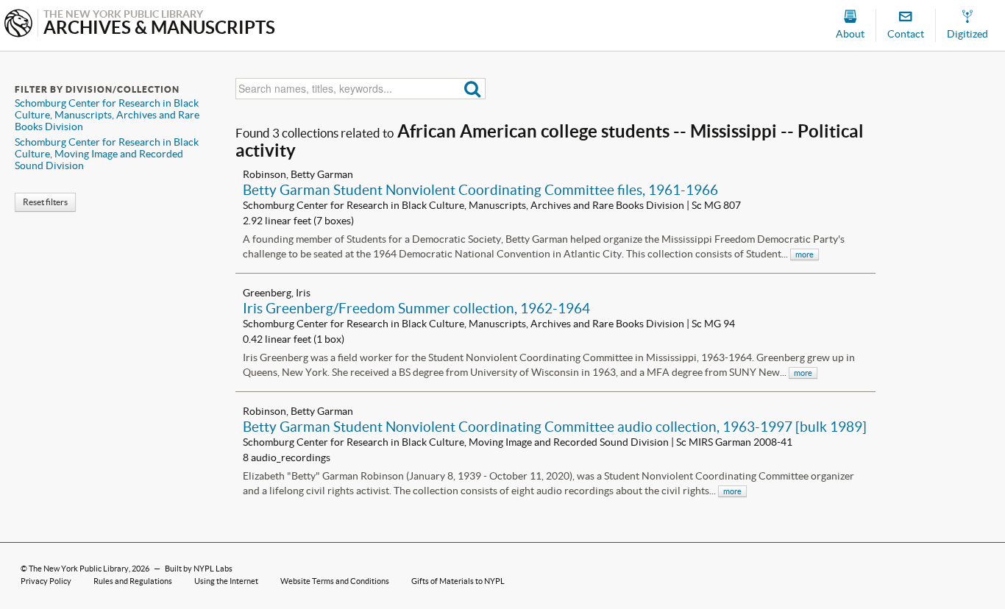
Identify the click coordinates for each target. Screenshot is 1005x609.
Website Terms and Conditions (334, 581)
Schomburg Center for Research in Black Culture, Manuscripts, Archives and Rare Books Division (107, 114)
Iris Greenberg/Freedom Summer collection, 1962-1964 (416, 308)
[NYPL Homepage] (18, 24)
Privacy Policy (46, 581)
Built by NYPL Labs (198, 568)
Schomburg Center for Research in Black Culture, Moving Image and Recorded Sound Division (107, 153)
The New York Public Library (79, 568)
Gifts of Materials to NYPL (458, 581)
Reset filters (45, 202)
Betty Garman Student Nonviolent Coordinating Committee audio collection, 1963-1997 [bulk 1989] (555, 427)
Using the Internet (226, 581)
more (804, 254)
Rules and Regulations (132, 581)
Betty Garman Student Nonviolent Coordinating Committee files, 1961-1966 (480, 190)
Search (473, 88)
